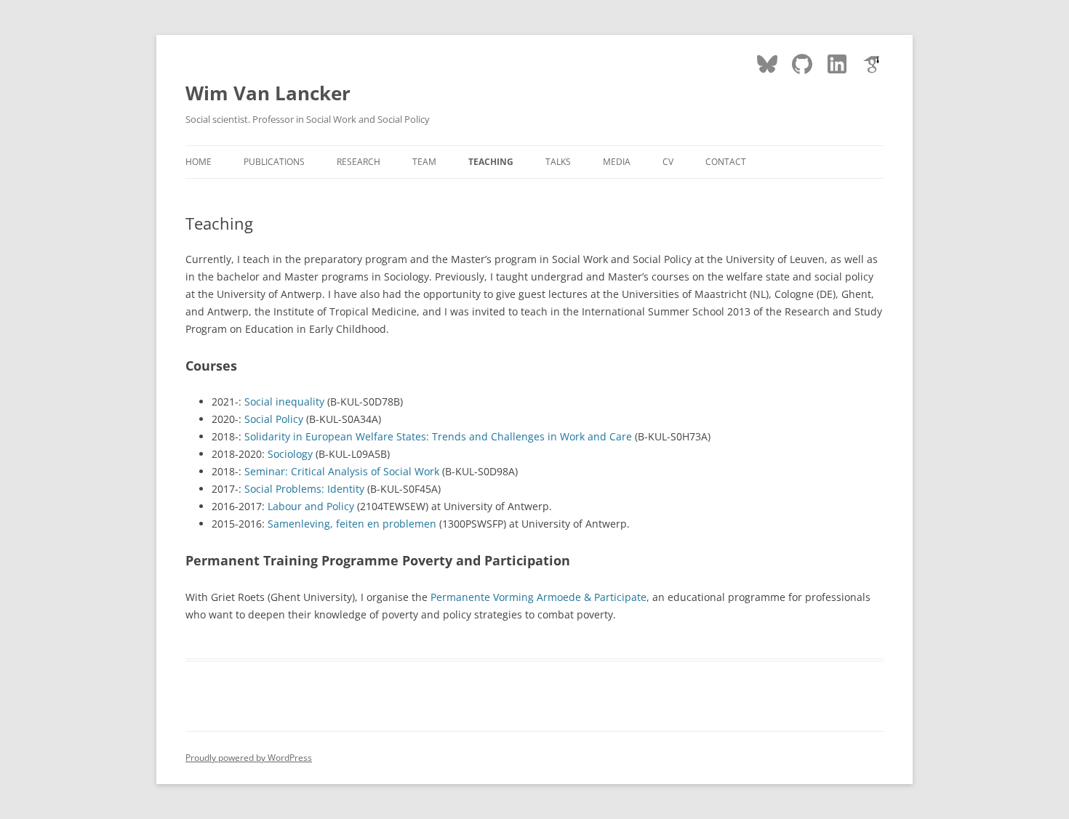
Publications (274, 162)
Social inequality (284, 401)
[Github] (802, 64)
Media (616, 162)
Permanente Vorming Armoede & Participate (538, 597)
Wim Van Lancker (268, 93)
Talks (558, 162)
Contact (725, 162)
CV (667, 162)
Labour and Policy (311, 506)
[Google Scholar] (872, 64)
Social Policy (273, 419)
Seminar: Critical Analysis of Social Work (341, 471)
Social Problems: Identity (304, 489)
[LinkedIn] (837, 64)
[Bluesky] (767, 64)
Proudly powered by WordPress (248, 757)
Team (424, 162)
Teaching (490, 162)
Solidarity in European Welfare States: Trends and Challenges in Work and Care (438, 436)
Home (198, 162)
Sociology (290, 454)
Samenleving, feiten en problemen (352, 523)
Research (358, 162)
